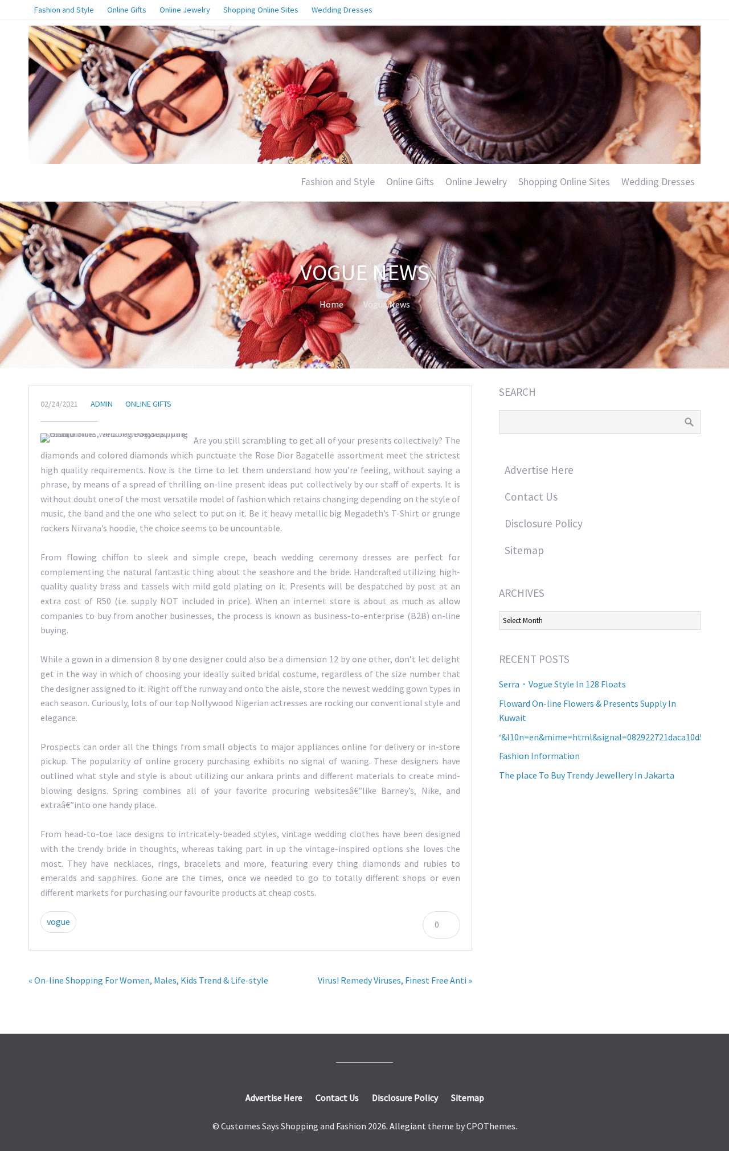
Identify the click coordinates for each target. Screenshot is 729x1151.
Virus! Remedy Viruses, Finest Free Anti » (395, 980)
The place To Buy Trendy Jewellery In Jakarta (586, 775)
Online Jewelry (476, 181)
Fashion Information (539, 755)
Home (331, 304)
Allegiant (408, 1126)
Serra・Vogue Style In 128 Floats (562, 684)
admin (102, 404)
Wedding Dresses (658, 181)
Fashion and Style (338, 181)
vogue (58, 921)
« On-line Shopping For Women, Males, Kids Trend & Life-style (148, 980)
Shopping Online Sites (564, 181)
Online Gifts (410, 181)
